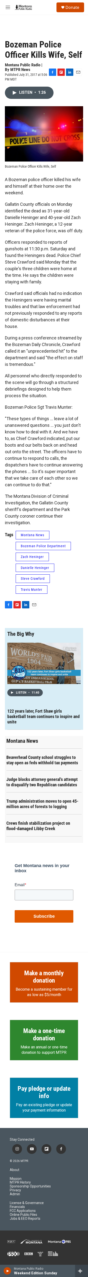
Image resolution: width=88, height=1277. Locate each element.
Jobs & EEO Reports (25, 1218)
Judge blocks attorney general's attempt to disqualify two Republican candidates (42, 782)
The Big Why (20, 634)
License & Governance (27, 1203)
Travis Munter (31, 590)
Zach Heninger (32, 557)
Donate (72, 7)
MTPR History (20, 1182)
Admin (15, 1194)
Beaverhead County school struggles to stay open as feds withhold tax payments (42, 760)
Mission (16, 1179)
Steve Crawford (33, 578)
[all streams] (81, 1271)
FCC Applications (23, 1211)
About (14, 1170)
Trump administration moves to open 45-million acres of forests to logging (42, 804)
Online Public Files (23, 1215)
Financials (17, 1207)
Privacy (15, 1190)
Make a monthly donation (44, 976)
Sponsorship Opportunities (30, 1186)
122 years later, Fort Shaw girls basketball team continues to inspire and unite (43, 716)
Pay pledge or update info (44, 1092)
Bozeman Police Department (43, 546)
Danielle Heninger (35, 568)
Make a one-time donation (44, 1034)
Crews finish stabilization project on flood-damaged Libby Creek (38, 826)
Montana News (32, 535)
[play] (7, 1270)
